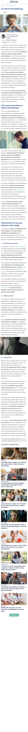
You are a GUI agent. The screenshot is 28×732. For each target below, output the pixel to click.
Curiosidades (4, 523)
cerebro (17, 120)
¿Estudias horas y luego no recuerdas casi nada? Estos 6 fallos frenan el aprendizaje (13, 464)
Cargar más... (14, 615)
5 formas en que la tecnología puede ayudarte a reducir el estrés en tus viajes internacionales (13, 567)
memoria (9, 161)
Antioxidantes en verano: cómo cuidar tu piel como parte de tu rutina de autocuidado (14, 547)
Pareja (2, 502)
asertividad (4, 287)
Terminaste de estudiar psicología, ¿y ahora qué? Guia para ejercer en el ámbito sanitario (13, 588)
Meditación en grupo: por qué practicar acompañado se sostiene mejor (12, 609)
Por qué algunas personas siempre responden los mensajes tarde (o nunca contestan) (12, 484)
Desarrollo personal (10, 5)
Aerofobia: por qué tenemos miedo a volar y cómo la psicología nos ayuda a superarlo (14, 526)
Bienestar (3, 5)
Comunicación (4, 481)
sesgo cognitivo (20, 189)
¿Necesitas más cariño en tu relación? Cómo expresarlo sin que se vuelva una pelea (13, 505)
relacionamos (19, 246)
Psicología (3, 460)
